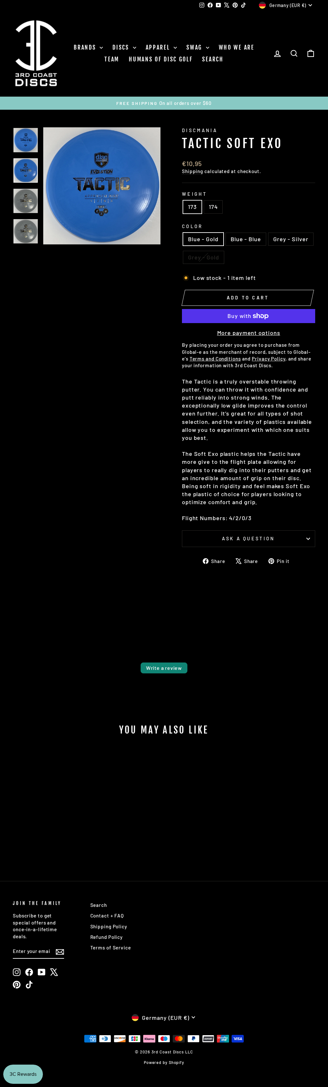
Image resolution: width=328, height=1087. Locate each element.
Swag (195, 47)
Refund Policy (106, 937)
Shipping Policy (108, 926)
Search (212, 59)
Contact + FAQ (107, 915)
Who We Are (236, 47)
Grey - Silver (290, 238)
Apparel (159, 47)
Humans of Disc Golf (161, 59)
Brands (86, 47)
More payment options (248, 332)
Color (192, 226)
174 (213, 206)
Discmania (199, 130)
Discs (121, 47)
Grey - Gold (203, 257)
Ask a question (248, 538)
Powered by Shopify (164, 1062)
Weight (194, 194)
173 (192, 206)
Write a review (164, 668)
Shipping (192, 171)
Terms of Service (110, 947)
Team (111, 59)
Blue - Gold (203, 238)
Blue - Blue (246, 238)
